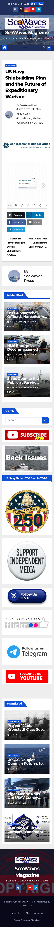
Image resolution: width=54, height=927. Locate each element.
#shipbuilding (23, 122)
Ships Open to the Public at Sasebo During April (23, 382)
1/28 (9, 205)
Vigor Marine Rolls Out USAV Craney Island (23, 798)
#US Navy (37, 122)
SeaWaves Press (28, 105)
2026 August (13, 756)
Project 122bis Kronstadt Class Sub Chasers (25, 729)
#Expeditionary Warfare (28, 118)
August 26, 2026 (19, 735)
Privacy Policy (17, 913)
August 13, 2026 (19, 769)
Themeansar (26, 906)
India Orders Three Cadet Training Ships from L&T (37, 242)
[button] (44, 47)
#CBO (39, 109)
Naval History (14, 721)
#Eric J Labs (23, 113)
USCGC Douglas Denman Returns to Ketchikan (25, 763)
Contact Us (38, 913)
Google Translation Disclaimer (27, 920)
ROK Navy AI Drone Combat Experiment (25, 830)
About (28, 913)
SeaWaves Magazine (27, 32)
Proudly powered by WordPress (18, 902)
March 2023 (11, 65)
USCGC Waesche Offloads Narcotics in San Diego (25, 317)
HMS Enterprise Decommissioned (22, 347)
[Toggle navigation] (25, 48)
